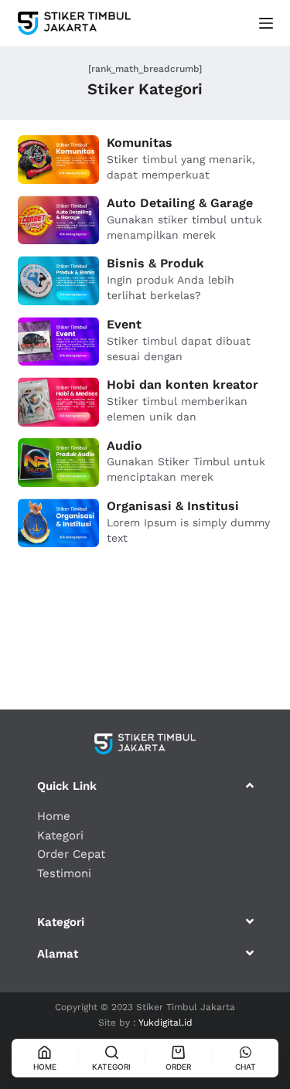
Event (124, 324)
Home (53, 816)
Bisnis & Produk (155, 263)
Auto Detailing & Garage (180, 203)
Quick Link (67, 786)
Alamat (57, 954)
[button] (145, 785)
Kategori (60, 835)
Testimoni (64, 873)
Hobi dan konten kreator (182, 384)
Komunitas (139, 142)
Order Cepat (71, 854)
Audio (124, 445)
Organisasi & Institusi (173, 506)
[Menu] (266, 23)
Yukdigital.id (165, 1022)
